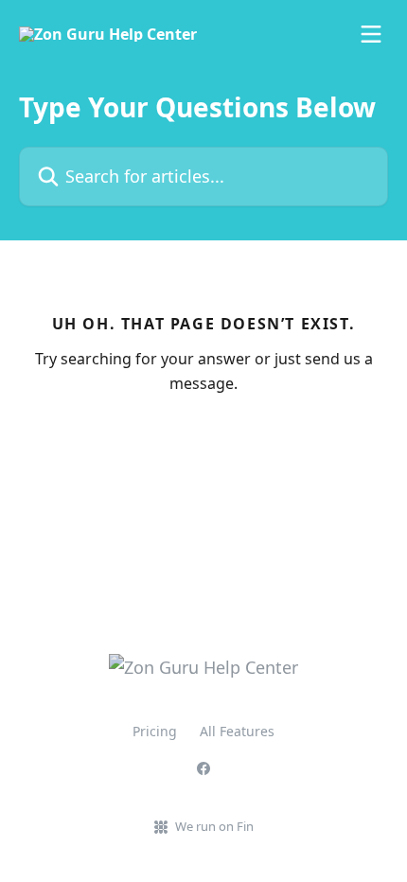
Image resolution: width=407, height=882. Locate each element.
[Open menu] (371, 34)
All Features (237, 731)
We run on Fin (214, 826)
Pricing (155, 731)
